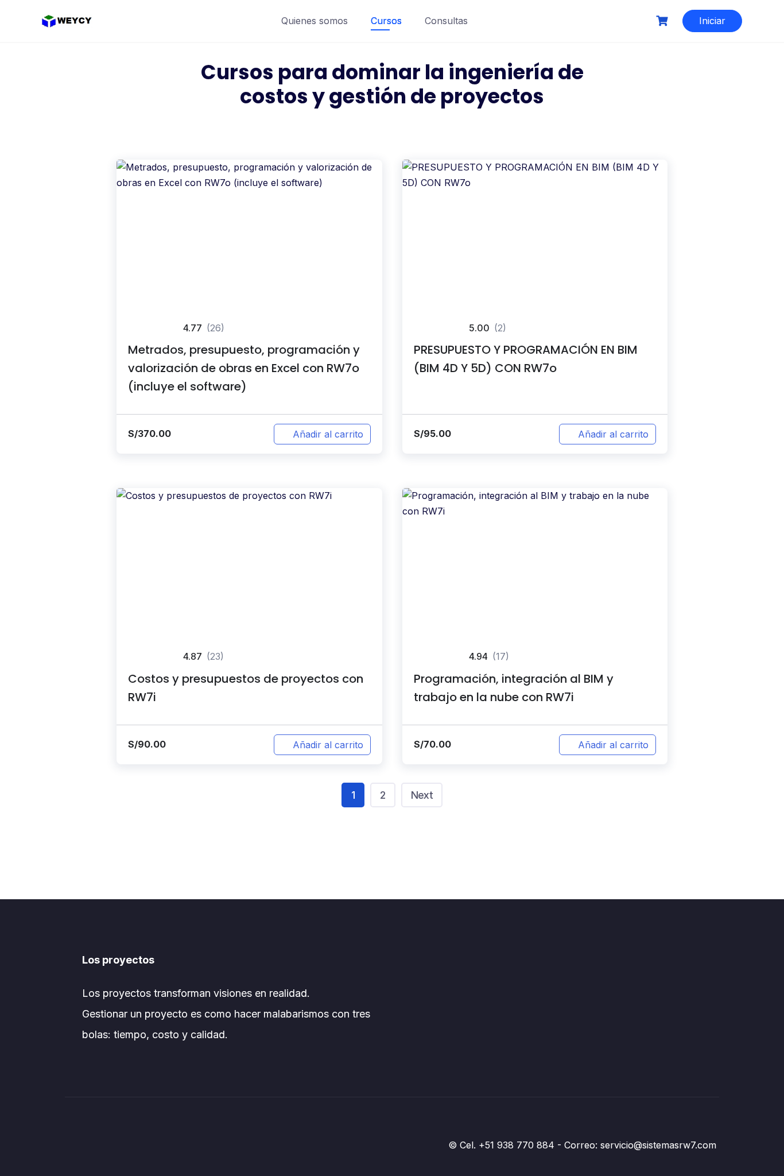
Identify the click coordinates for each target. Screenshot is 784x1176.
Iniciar (712, 20)
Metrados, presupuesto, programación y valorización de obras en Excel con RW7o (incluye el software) (244, 368)
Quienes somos (314, 20)
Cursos (386, 20)
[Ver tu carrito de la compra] (663, 21)
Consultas (446, 20)
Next (422, 795)
